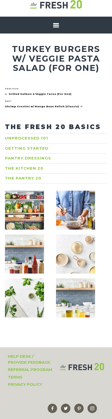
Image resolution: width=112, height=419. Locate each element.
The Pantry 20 (23, 178)
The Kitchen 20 (24, 168)
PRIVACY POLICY (25, 384)
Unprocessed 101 (26, 138)
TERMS (15, 377)
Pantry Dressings (28, 158)
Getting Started (26, 148)
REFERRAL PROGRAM (30, 369)
